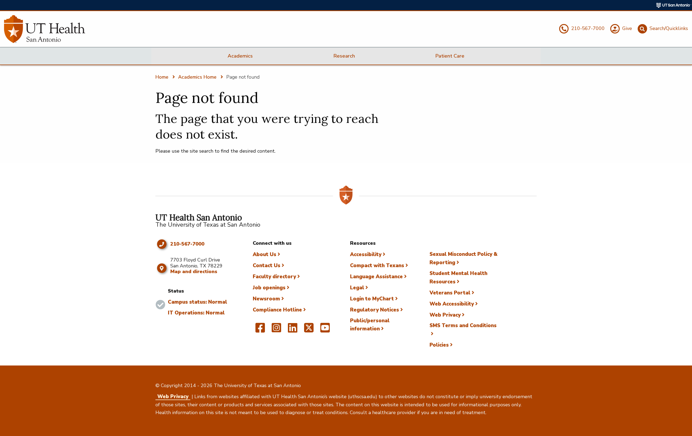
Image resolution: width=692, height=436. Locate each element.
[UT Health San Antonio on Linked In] (292, 330)
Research (344, 55)
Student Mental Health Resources (458, 277)
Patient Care (449, 55)
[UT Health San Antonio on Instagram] (276, 330)
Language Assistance (376, 276)
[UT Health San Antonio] (44, 29)
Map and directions (193, 271)
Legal (357, 287)
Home (161, 77)
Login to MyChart (372, 298)
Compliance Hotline (277, 309)
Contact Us (266, 265)
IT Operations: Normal (196, 312)
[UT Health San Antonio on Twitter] (309, 330)
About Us (264, 254)
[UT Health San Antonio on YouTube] (325, 330)
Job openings (269, 287)
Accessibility (365, 254)
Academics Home (197, 77)
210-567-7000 (187, 244)
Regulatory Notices (374, 309)
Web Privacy (445, 314)
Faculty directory (274, 276)
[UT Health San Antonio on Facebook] (260, 330)
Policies (439, 344)
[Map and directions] (161, 268)
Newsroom (266, 298)
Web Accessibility (452, 303)
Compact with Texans (377, 265)
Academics (240, 55)
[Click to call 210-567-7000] (161, 244)
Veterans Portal (450, 292)
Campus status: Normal (197, 302)
